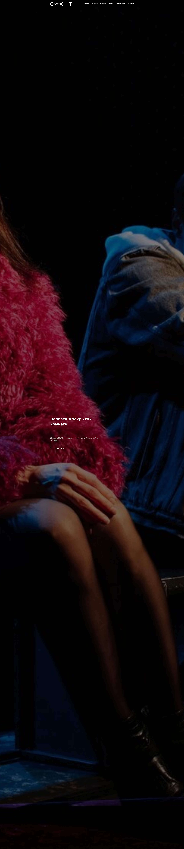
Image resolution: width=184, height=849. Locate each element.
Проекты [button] (111, 3)
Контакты (131, 3)
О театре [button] (103, 3)
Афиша (86, 3)
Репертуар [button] (94, 3)
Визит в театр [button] (121, 3)
